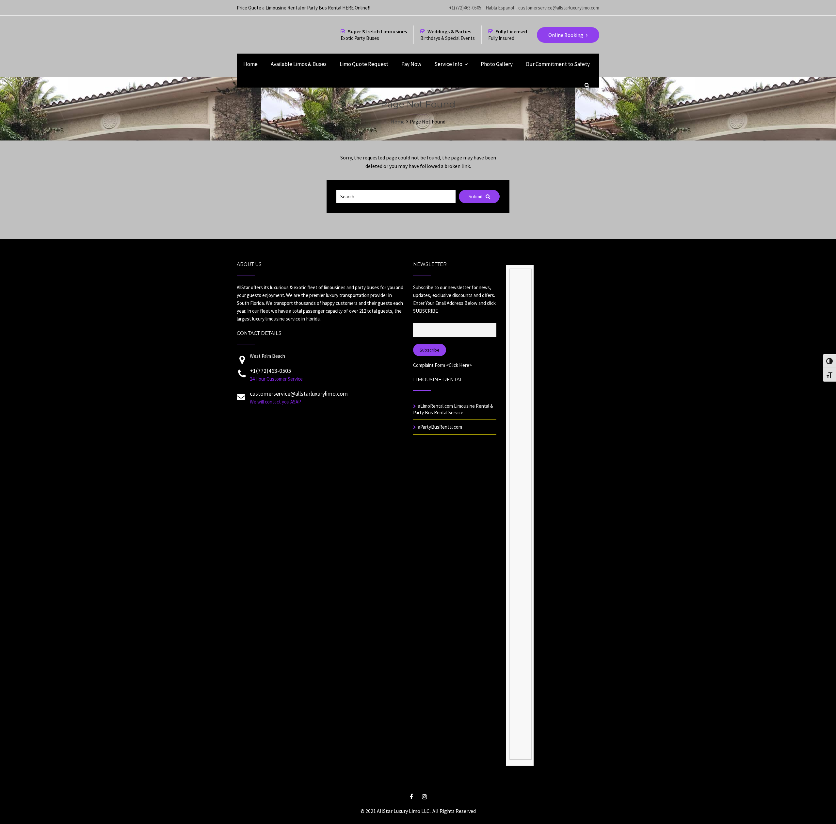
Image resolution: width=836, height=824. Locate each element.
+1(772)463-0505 (465, 8)
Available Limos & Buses (299, 64)
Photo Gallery (497, 64)
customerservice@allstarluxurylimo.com (558, 8)
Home (250, 64)
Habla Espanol (500, 8)
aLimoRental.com (435, 406)
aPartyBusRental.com (440, 427)
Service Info (448, 64)
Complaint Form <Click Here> (442, 365)
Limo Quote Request (364, 64)
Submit (476, 196)
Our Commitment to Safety (558, 64)
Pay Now (411, 64)
